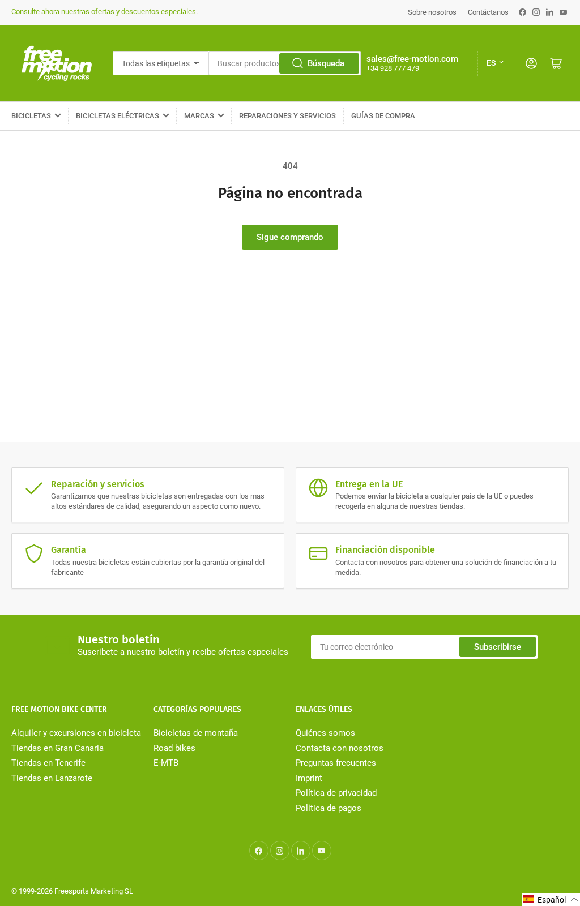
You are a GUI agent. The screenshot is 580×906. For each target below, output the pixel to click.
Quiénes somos (325, 733)
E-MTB (165, 763)
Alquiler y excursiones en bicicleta (76, 733)
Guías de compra (383, 115)
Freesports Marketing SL (93, 891)
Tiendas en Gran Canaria (57, 748)
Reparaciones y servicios (287, 115)
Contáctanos (488, 12)
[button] (551, 899)
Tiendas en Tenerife (48, 763)
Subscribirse (497, 647)
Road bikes (174, 748)
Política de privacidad (336, 793)
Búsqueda (326, 63)
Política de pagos (328, 808)
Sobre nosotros (432, 12)
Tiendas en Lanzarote (51, 778)
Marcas (199, 115)
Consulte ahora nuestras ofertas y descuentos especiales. (104, 11)
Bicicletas (31, 115)
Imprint (309, 778)
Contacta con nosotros (339, 748)
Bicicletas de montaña (195, 733)
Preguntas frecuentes (336, 763)
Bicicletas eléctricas (117, 115)
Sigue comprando (290, 237)
